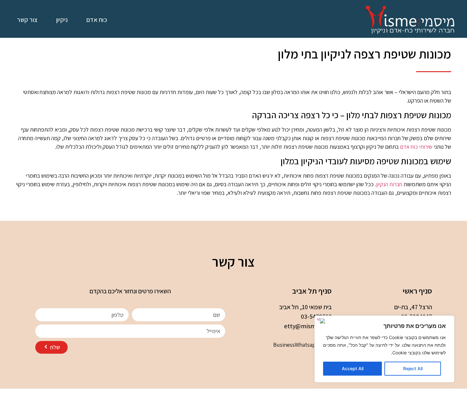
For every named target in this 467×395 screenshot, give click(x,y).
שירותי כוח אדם (416, 146)
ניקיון (62, 20)
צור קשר (27, 20)
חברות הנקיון (389, 184)
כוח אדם (96, 20)
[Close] (321, 321)
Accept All (352, 368)
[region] (384, 349)
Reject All (413, 368)
